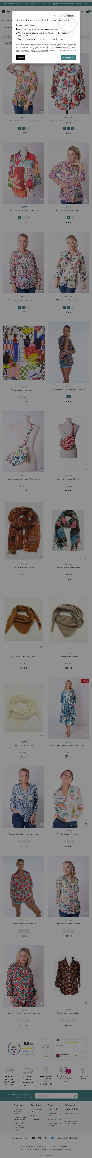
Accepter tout (69, 58)
